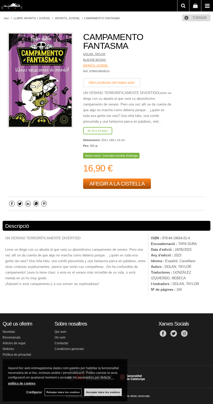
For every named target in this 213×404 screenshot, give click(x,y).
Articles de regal (14, 343)
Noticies (8, 349)
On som (60, 337)
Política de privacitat (17, 354)
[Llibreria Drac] (11, 6)
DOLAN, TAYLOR (94, 54)
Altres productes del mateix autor (112, 82)
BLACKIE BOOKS (94, 59)
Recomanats (12, 337)
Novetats (9, 332)
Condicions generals (69, 349)
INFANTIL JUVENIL (95, 65)
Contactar (61, 343)
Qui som (60, 332)
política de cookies (22, 383)
